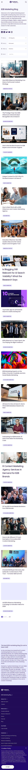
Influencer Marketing (8, 121)
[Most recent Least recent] (17, 43)
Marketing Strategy (7, 88)
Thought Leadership (7, 152)
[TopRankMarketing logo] (14, 2)
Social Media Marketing (8, 379)
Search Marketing (7, 183)
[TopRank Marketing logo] (5, 690)
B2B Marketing (6, 215)
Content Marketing (7, 445)
